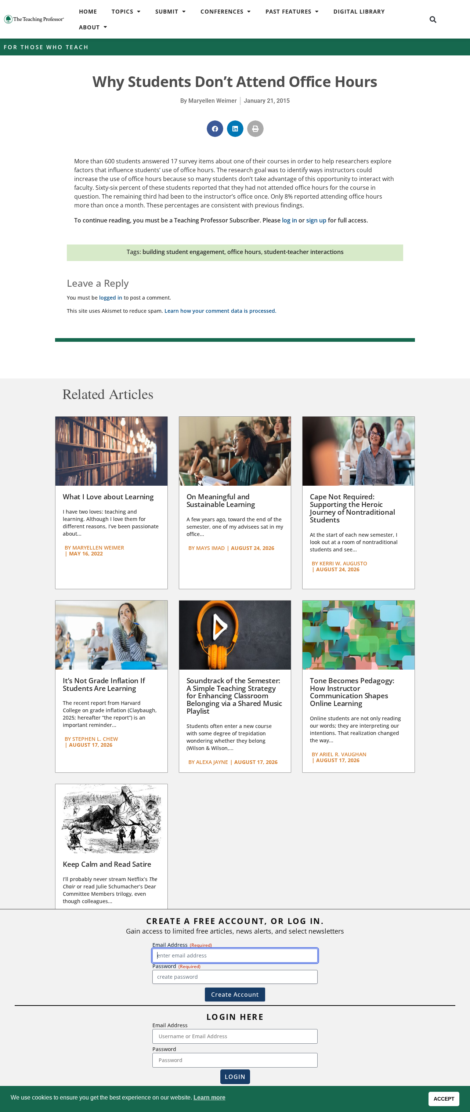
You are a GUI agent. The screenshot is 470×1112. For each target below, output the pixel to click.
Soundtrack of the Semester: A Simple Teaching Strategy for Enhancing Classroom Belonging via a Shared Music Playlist (234, 696)
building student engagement (183, 252)
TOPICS (122, 11)
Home (88, 11)
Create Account (235, 994)
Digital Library (359, 11)
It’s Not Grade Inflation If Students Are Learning (104, 684)
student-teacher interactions (304, 252)
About (89, 27)
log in (289, 220)
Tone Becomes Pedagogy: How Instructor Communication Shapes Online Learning (352, 692)
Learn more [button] (209, 1097)
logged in (110, 297)
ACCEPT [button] (444, 1099)
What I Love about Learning (108, 496)
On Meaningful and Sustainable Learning (221, 500)
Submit (166, 11)
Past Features (288, 11)
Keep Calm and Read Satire (107, 864)
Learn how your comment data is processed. (220, 310)
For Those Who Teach (46, 47)
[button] (433, 19)
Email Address (170, 1025)
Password (164, 1049)
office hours (244, 252)
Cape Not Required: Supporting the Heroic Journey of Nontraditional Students (352, 508)
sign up (316, 220)
